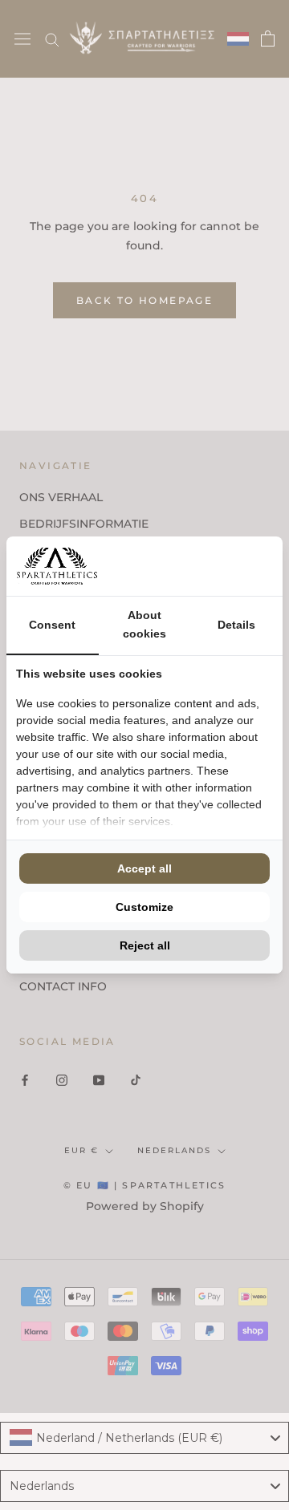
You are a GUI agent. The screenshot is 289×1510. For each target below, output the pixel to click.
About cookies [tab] (144, 624)
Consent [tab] (52, 624)
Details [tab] (236, 624)
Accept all (144, 868)
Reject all (145, 945)
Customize (144, 907)
